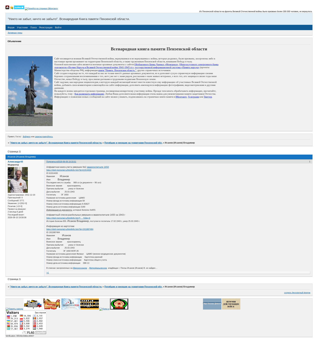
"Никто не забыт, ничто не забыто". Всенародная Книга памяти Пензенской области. (56, 143)
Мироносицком (80, 268)
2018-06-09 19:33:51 (67, 161)
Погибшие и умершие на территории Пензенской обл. (133, 143)
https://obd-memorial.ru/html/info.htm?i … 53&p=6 (68, 218)
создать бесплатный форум (297, 293)
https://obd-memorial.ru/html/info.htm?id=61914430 (68, 170)
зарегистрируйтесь (44, 136)
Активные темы (15, 33)
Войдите (27, 136)
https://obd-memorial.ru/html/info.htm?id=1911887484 (69, 229)
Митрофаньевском (98, 268)
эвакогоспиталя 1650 (98, 167)
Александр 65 (15, 161)
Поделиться (52, 161)
